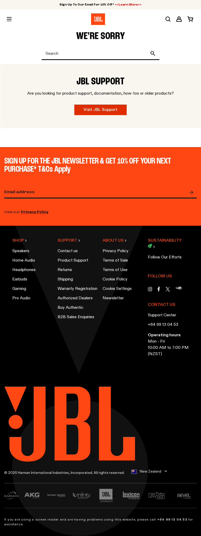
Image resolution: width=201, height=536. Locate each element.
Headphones (24, 270)
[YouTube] (179, 290)
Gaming (19, 289)
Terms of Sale (115, 260)
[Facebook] (159, 290)
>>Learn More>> (128, 4)
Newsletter (113, 298)
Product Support (73, 260)
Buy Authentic (70, 308)
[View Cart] (189, 19)
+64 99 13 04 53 (163, 325)
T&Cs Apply (54, 169)
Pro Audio (21, 298)
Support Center (162, 315)
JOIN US (192, 192)
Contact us (68, 251)
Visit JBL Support (100, 110)
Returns (65, 270)
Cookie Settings (117, 289)
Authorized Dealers (75, 298)
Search (154, 53)
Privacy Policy (34, 212)
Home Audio (23, 260)
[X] (168, 289)
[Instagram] (150, 290)
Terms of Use (115, 270)
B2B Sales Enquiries (76, 317)
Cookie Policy (115, 279)
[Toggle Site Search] (168, 19)
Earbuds (19, 279)
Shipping (65, 279)
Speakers (20, 251)
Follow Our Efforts (165, 257)
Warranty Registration (77, 289)
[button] (179, 19)
